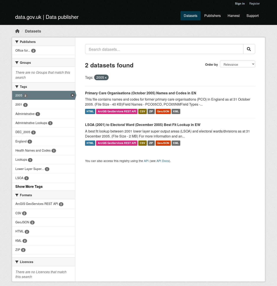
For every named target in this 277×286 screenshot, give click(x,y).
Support (252, 15)
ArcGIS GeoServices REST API (117, 111)
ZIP (151, 111)
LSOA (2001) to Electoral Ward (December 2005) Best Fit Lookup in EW (142, 124)
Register (254, 3)
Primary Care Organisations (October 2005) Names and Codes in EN (140, 92)
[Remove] (105, 77)
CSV (142, 111)
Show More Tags (29, 186)
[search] (249, 49)
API (146, 161)
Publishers (212, 15)
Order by (211, 64)
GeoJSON (163, 111)
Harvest (234, 15)
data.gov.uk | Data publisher (47, 16)
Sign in (240, 3)
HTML (90, 111)
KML (176, 111)
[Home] (17, 31)
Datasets (190, 15)
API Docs (162, 161)
